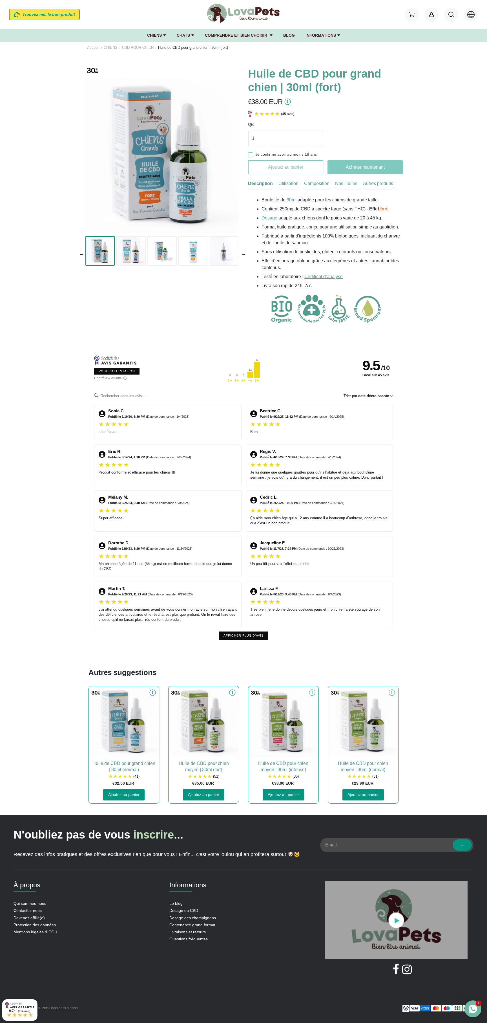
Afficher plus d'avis (243, 635)
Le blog (176, 903)
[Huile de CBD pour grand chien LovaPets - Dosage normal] (124, 721)
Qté (251, 124)
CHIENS (154, 35)
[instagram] (407, 969)
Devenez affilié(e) (29, 918)
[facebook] (396, 969)
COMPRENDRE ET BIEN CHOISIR (236, 35)
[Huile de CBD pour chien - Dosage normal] (363, 721)
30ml (291, 199)
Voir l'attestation (117, 371)
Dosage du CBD (183, 910)
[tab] (260, 184)
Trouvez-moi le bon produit (49, 14)
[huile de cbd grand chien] (193, 251)
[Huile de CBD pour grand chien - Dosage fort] (161, 155)
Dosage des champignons (192, 918)
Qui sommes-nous (30, 903)
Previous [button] (80, 252)
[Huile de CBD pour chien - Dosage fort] (204, 721)
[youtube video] (396, 921)
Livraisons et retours (187, 932)
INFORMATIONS (321, 35)
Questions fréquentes (188, 939)
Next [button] (242, 252)
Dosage (269, 217)
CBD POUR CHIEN (138, 47)
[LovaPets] (243, 13)
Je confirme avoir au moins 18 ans (286, 154)
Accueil (93, 47)
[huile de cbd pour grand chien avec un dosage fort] (162, 251)
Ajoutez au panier (124, 794)
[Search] (451, 15)
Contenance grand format (192, 925)
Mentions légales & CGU (35, 932)
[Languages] (471, 15)
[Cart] (412, 15)
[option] (100, 251)
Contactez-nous (28, 910)
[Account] (431, 15)
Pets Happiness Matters (60, 1008)
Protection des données (35, 925)
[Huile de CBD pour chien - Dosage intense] (283, 721)
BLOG (289, 35)
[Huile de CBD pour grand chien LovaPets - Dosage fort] (131, 251)
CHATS (183, 35)
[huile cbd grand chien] (223, 251)
